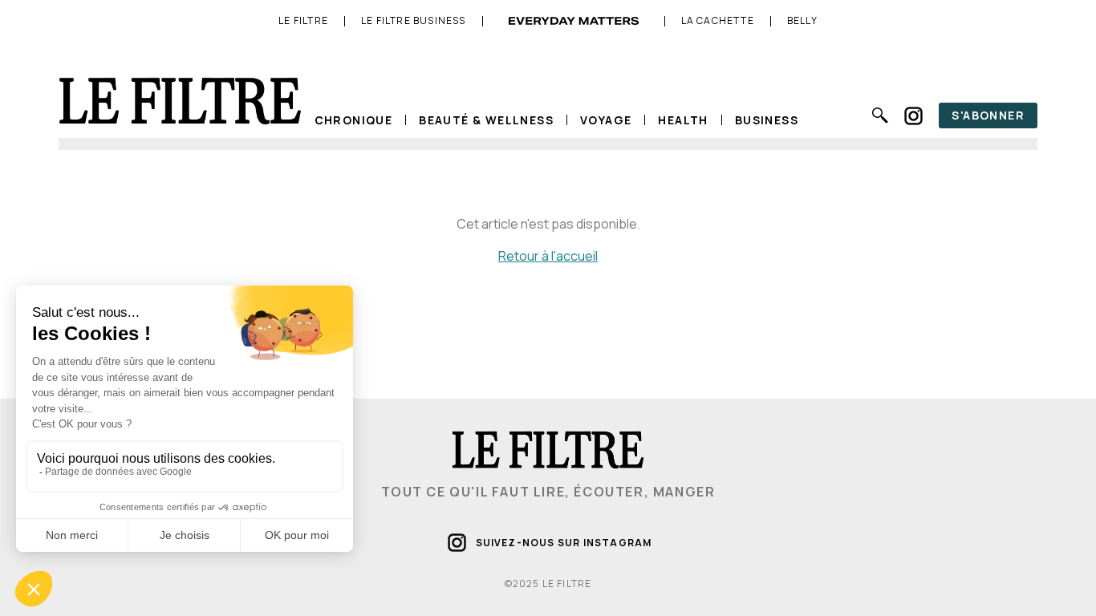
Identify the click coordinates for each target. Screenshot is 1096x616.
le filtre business (413, 20)
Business (766, 120)
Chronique (354, 120)
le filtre (303, 20)
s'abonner (988, 115)
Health (683, 120)
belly (802, 20)
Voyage (605, 120)
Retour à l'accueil (548, 256)
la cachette (717, 20)
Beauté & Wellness (486, 120)
